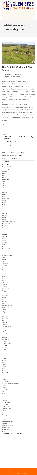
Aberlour (4, 175)
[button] (4, 13)
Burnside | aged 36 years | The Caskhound (12, 155)
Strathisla (4, 387)
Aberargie (4, 171)
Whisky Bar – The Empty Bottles (10, 425)
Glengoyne (4, 291)
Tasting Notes (5, 398)
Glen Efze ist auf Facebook (13, 433)
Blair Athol (4, 215)
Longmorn (4, 345)
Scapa (3, 375)
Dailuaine (4, 238)
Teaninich (4, 400)
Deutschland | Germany (7, 248)
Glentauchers (5, 301)
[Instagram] (33, 16)
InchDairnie (5, 309)
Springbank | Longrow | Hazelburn (10, 383)
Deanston (4, 246)
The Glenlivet (5, 404)
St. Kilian (4, 385)
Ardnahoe (4, 186)
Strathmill (4, 389)
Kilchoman (4, 322)
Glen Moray (5, 267)
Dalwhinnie (5, 244)
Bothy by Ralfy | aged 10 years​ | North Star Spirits (14, 152)
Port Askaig (4, 366)
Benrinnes (4, 209)
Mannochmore (5, 351)
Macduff (4, 349)
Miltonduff (4, 356)
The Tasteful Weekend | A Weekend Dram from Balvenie (15, 158)
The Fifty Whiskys (6, 402)
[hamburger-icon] (33, 18)
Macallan (4, 347)
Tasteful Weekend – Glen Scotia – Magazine (15, 32)
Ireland (3, 314)
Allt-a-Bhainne (5, 179)
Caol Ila (4, 227)
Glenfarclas (4, 286)
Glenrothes (4, 299)
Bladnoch (4, 213)
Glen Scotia (7, 76)
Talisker (4, 391)
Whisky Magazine (15, 76)
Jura (3, 320)
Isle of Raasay (5, 318)
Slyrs (3, 377)
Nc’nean (4, 360)
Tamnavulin (5, 396)
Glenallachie (5, 276)
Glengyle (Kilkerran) (7, 293)
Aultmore (4, 194)
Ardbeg (3, 181)
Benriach (4, 207)
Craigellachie (5, 236)
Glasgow (4, 259)
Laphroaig (4, 333)
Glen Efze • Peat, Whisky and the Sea (10, 470)
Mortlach (4, 358)
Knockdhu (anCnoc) (7, 326)
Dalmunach (4, 242)
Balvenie (4, 202)
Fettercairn (4, 257)
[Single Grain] (5, 169)
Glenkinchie (5, 295)
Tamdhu (4, 394)
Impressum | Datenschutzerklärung (27, 470)
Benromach (4, 211)
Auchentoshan (5, 190)
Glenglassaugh (5, 288)
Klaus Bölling (7, 74)
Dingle (3, 251)
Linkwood (4, 337)
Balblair (4, 196)
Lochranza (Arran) (6, 343)
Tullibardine (5, 419)
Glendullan (4, 284)
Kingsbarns (4, 324)
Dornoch (4, 253)
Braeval (4, 219)
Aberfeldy (4, 173)
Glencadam (4, 280)
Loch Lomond (5, 339)
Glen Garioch (5, 263)
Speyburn (4, 379)
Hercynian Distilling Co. (8, 305)
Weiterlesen (7, 124)
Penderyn (4, 364)
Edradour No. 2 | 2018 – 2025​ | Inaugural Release (14, 149)
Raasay (3, 370)
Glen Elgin (4, 261)
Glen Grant (4, 265)
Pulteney (4, 368)
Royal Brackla (5, 372)
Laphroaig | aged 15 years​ (8, 145)
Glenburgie (4, 278)
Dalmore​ (4, 240)
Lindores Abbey (6, 335)
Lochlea (4, 341)
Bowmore (4, 217)
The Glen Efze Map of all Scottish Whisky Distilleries (17, 137)
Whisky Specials (6, 429)
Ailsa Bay (4, 177)
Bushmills (4, 225)
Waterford (4, 423)
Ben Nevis (4, 204)
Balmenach (4, 200)
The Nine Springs (6, 406)
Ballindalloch (5, 198)
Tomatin (4, 410)
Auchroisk (4, 192)
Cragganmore (5, 234)
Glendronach (5, 282)
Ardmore (4, 183)
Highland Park (5, 307)
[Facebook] (28, 16)
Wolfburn (4, 431)
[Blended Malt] (5, 164)
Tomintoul (4, 412)
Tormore (4, 417)
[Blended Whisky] (6, 167)
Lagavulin (4, 328)
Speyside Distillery (6, 381)
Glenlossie (4, 297)
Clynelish (4, 230)
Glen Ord (4, 270)
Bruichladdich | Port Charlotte (9, 221)
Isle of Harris (5, 316)
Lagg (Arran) (5, 331)
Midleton (4, 354)
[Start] (2, 32)
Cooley (3, 232)
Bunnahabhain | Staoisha (8, 223)
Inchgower (4, 312)
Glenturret (4, 303)
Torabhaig (4, 415)
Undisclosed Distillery (7, 421)
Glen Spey (4, 274)
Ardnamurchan (5, 188)
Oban (3, 362)
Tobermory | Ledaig (6, 408)
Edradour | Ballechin (7, 255)
